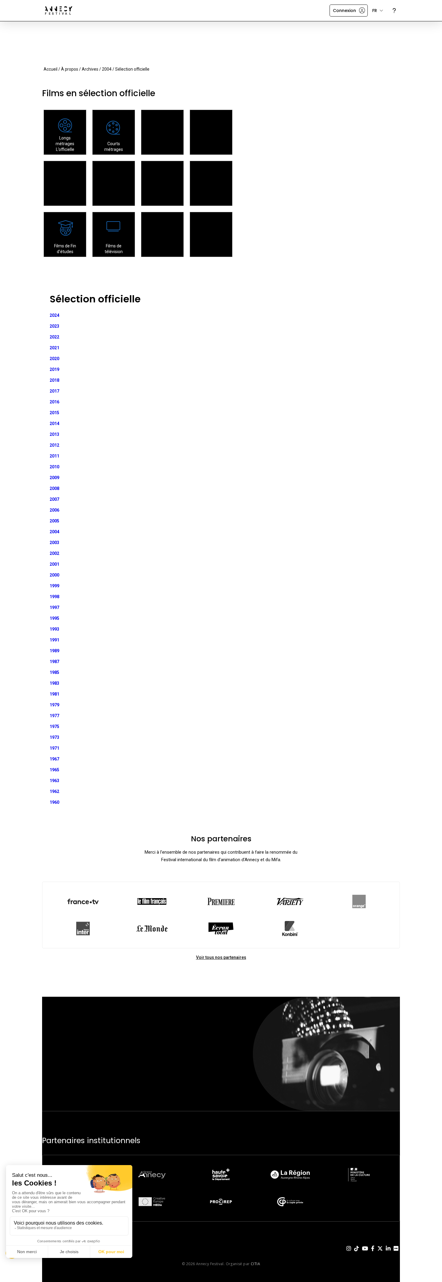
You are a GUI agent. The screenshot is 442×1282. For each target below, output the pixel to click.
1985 (54, 672)
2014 (54, 423)
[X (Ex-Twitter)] (380, 1253)
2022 (54, 337)
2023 (54, 326)
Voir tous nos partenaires (221, 957)
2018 (54, 380)
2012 (54, 445)
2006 (54, 510)
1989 (54, 650)
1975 (54, 726)
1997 (54, 607)
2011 (54, 456)
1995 (54, 618)
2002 (54, 553)
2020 (54, 358)
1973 (54, 737)
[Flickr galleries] (396, 1253)
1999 (54, 585)
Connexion (344, 11)
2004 (107, 69)
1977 (54, 715)
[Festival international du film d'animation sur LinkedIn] (388, 1253)
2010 (54, 466)
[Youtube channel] (365, 1253)
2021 (54, 347)
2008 (54, 488)
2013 (54, 434)
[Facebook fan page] (372, 1253)
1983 (54, 683)
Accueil (50, 69)
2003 (54, 542)
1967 (54, 759)
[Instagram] (348, 1253)
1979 (54, 704)
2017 (54, 391)
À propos (69, 69)
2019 (54, 369)
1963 (54, 780)
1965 (54, 769)
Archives (90, 69)
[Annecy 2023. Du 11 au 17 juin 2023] (58, 11)
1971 (54, 748)
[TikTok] (356, 1253)
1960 (54, 802)
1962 (54, 791)
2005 (54, 521)
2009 (54, 477)
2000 (54, 575)
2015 (54, 412)
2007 (54, 499)
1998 (54, 596)
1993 (54, 629)
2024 (54, 315)
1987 (54, 661)
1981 (54, 694)
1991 (54, 640)
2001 (54, 564)
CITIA (255, 1263)
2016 (54, 401)
